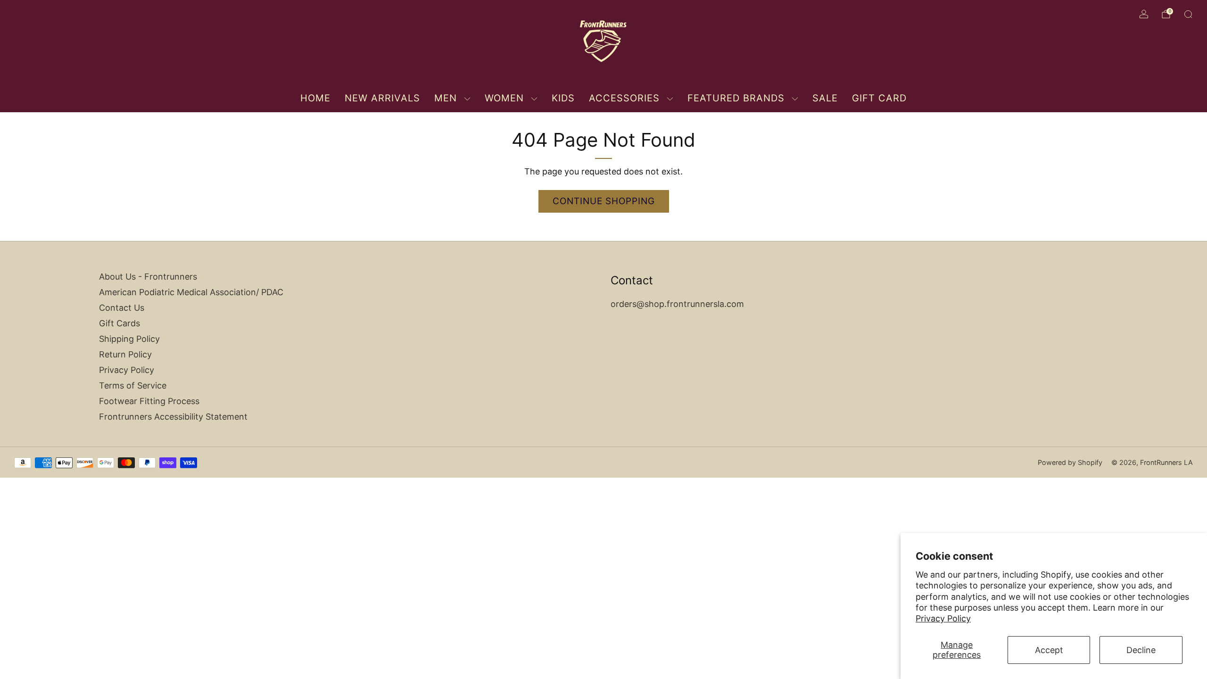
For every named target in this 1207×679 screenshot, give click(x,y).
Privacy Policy (943, 618)
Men (445, 98)
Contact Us (121, 308)
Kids (563, 98)
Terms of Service (132, 385)
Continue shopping (604, 201)
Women (504, 98)
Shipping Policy (129, 339)
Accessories (624, 98)
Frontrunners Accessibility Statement (173, 417)
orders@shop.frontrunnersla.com (677, 304)
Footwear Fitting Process (149, 401)
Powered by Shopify (1070, 462)
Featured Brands (736, 98)
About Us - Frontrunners (148, 277)
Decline (1141, 650)
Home (315, 98)
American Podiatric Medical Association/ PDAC (191, 292)
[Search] (1188, 14)
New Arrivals (382, 98)
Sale (825, 98)
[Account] (1144, 14)
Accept (1049, 650)
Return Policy (125, 354)
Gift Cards (119, 323)
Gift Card (879, 98)
